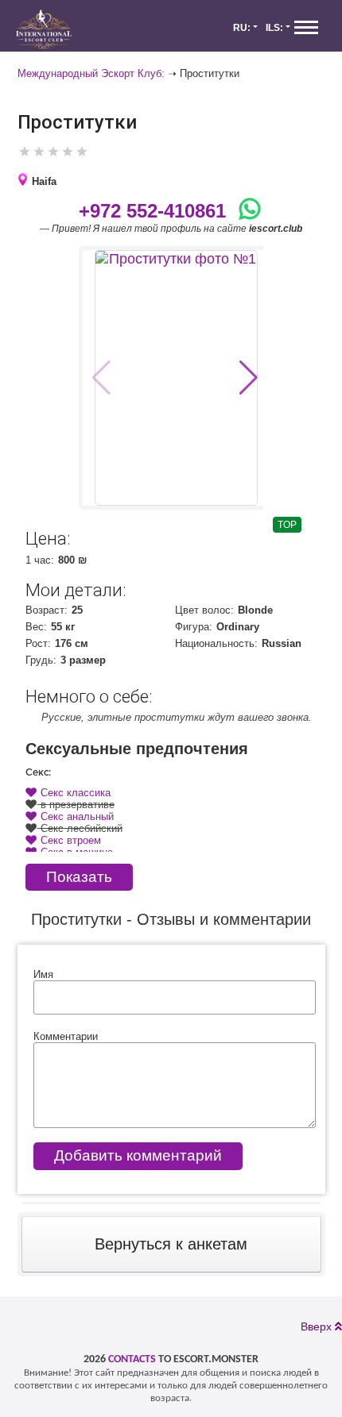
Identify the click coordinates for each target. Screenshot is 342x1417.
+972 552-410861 (152, 210)
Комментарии (65, 1036)
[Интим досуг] (44, 30)
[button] (248, 377)
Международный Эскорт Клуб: (91, 73)
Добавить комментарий (138, 1155)
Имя (43, 974)
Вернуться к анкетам (171, 1244)
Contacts (132, 1359)
